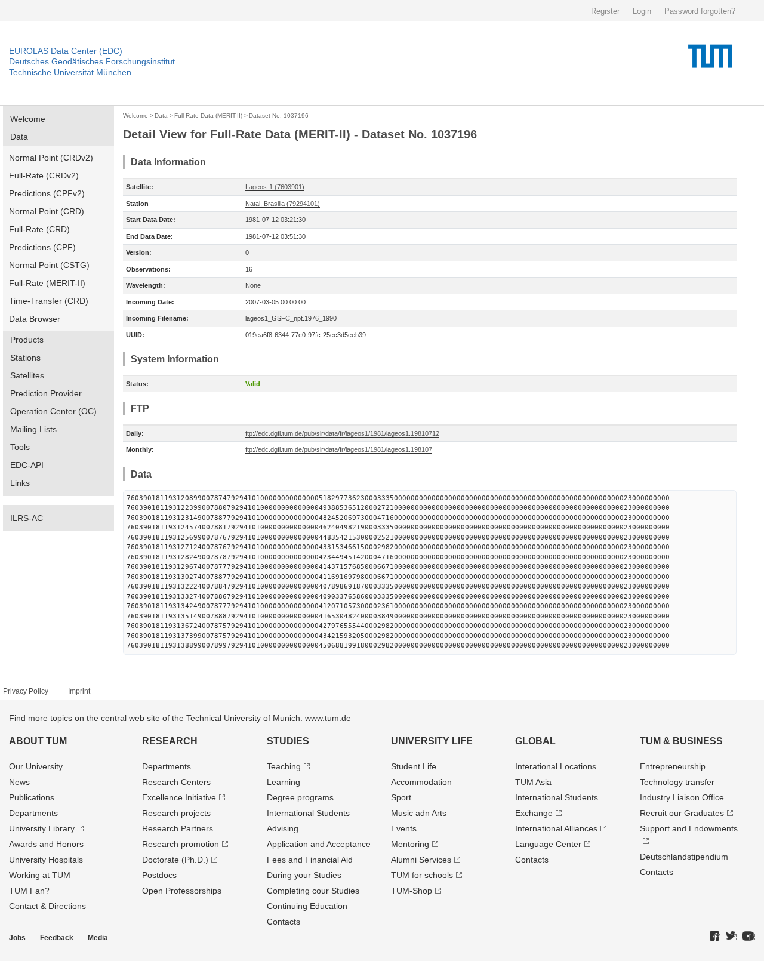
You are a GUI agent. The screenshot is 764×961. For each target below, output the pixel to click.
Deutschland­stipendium (684, 856)
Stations (25, 357)
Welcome (27, 119)
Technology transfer (677, 782)
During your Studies (304, 875)
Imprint (79, 691)
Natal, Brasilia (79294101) (282, 203)
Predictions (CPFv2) (47, 193)
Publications (31, 797)
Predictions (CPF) (42, 247)
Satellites (27, 375)
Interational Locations (555, 766)
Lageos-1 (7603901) (274, 186)
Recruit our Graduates (682, 813)
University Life (432, 741)
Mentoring (410, 844)
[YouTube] (748, 936)
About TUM (38, 741)
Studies (288, 741)
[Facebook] (715, 936)
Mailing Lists (33, 429)
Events (404, 828)
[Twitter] (731, 936)
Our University (36, 766)
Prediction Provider (46, 393)
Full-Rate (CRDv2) (44, 175)
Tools (20, 447)
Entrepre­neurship (673, 766)
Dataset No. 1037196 (279, 115)
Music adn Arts (418, 813)
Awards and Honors (46, 844)
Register (605, 11)
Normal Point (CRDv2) (51, 157)
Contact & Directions (47, 906)
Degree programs (300, 797)
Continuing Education (307, 906)
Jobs (17, 938)
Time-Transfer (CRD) (48, 301)
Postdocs (159, 875)
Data (19, 136)
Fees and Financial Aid (310, 859)
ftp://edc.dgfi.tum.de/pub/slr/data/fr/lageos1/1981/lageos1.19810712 (342, 433)
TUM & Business (681, 741)
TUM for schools (422, 875)
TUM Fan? (29, 890)
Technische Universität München (70, 72)
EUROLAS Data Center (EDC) (65, 51)
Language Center (548, 844)
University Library (42, 828)
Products (27, 339)
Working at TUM (39, 875)
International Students (308, 813)
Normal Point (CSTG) (49, 265)
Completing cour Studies (313, 890)
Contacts (283, 921)
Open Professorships (181, 890)
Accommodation (421, 782)
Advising (282, 828)
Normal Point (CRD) (46, 211)
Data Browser (34, 319)
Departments (33, 813)
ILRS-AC (26, 518)
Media (98, 938)
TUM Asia (533, 782)
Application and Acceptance (319, 844)
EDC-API (27, 465)
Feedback (56, 938)
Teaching (284, 766)
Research (170, 741)
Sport (401, 797)
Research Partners (177, 828)
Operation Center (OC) (53, 411)
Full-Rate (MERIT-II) (47, 283)
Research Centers (176, 782)
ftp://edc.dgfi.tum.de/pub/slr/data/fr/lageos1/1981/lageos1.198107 (338, 449)
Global (535, 741)
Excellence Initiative (179, 797)
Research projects (176, 813)
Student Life (413, 766)
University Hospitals (46, 859)
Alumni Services (421, 859)
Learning (283, 782)
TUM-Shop (411, 890)
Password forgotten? (699, 11)
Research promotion (180, 844)
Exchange (534, 813)
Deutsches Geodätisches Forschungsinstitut (92, 61)
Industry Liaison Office (682, 797)
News (19, 782)
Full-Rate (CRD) (39, 229)
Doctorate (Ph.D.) (175, 859)
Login (642, 11)
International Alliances (556, 828)
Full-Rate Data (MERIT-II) (208, 115)
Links (20, 483)
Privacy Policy (25, 691)
